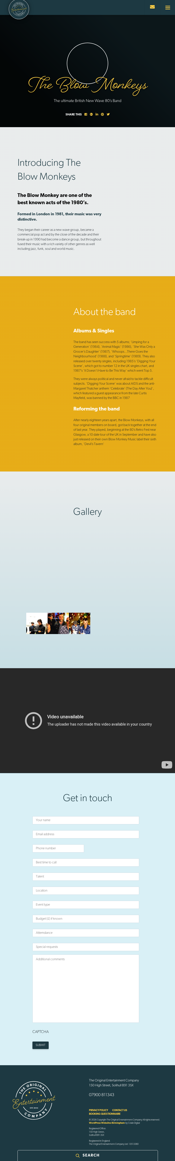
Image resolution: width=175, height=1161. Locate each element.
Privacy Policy (98, 1110)
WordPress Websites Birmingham (107, 1123)
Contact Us (119, 1110)
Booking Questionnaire (105, 1114)
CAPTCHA (40, 1032)
